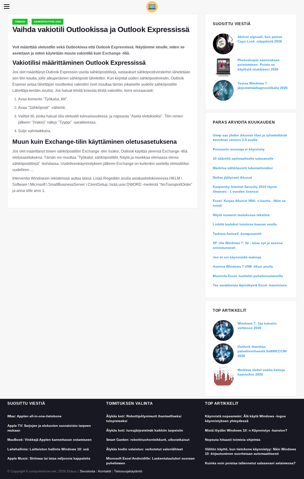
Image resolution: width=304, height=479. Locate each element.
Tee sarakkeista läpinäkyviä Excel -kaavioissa (250, 285)
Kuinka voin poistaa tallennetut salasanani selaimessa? (250, 463)
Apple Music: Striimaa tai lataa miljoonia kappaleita (48, 458)
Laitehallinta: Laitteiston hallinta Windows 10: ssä (48, 449)
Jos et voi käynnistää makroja (237, 257)
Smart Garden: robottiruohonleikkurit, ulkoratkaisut (148, 440)
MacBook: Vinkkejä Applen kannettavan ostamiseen (49, 440)
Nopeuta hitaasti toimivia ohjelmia (232, 440)
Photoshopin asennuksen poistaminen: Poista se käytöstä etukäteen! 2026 (259, 64)
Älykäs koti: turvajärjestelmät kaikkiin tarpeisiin (144, 430)
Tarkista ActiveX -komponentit (237, 234)
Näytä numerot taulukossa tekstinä (241, 215)
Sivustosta (87, 471)
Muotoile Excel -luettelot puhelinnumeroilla (248, 276)
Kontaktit (104, 471)
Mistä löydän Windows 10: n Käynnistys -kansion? (246, 430)
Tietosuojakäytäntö (128, 471)
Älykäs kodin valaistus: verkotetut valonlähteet (144, 449)
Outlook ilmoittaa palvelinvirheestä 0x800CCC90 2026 (262, 351)
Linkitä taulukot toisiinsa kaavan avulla (245, 224)
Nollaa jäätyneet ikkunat (232, 177)
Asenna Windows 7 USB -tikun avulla (243, 266)
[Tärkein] (152, 7)
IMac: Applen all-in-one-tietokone (34, 416)
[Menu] (6, 6)
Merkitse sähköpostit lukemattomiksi (243, 168)
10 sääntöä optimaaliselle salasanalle (243, 158)
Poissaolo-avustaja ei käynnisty (239, 149)
